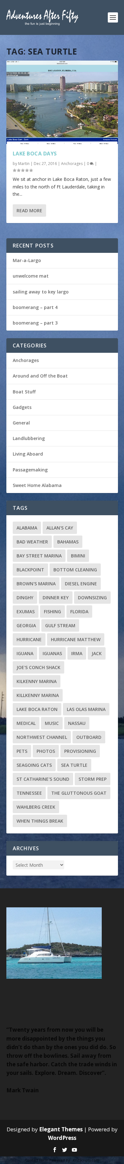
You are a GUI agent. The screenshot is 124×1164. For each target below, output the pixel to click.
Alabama (27, 528)
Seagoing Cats (34, 765)
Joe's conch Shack (38, 667)
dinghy (25, 598)
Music (52, 723)
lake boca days (35, 153)
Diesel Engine (81, 584)
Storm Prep (93, 779)
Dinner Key (56, 598)
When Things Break (40, 821)
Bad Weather (32, 542)
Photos (46, 751)
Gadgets (22, 407)
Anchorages (72, 163)
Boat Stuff (24, 392)
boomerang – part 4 (35, 307)
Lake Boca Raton (37, 709)
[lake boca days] (62, 102)
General (21, 423)
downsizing (92, 598)
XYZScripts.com (86, 1160)
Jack (97, 653)
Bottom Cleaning (75, 570)
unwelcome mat (31, 276)
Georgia (26, 625)
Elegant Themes (61, 1129)
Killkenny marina (38, 695)
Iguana (25, 653)
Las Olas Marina (86, 709)
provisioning (80, 751)
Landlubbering (29, 438)
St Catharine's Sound (43, 779)
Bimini (78, 556)
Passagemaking (30, 470)
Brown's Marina (36, 584)
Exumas (26, 611)
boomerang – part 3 (35, 323)
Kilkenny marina (37, 681)
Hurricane (29, 639)
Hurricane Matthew (75, 639)
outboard (88, 737)
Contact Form (36, 1160)
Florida (79, 611)
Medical (26, 723)
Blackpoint (30, 570)
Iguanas (52, 653)
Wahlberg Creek (36, 807)
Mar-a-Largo (27, 260)
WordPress (62, 1137)
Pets (22, 751)
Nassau (77, 723)
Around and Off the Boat (40, 376)
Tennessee (29, 793)
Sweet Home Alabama (37, 485)
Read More (29, 210)
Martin (24, 163)
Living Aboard (28, 454)
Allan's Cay (59, 528)
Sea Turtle (74, 765)
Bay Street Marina (39, 556)
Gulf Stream (60, 625)
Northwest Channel (42, 737)
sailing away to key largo (41, 292)
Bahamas (68, 542)
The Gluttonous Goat (79, 793)
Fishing (52, 611)
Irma (76, 653)
